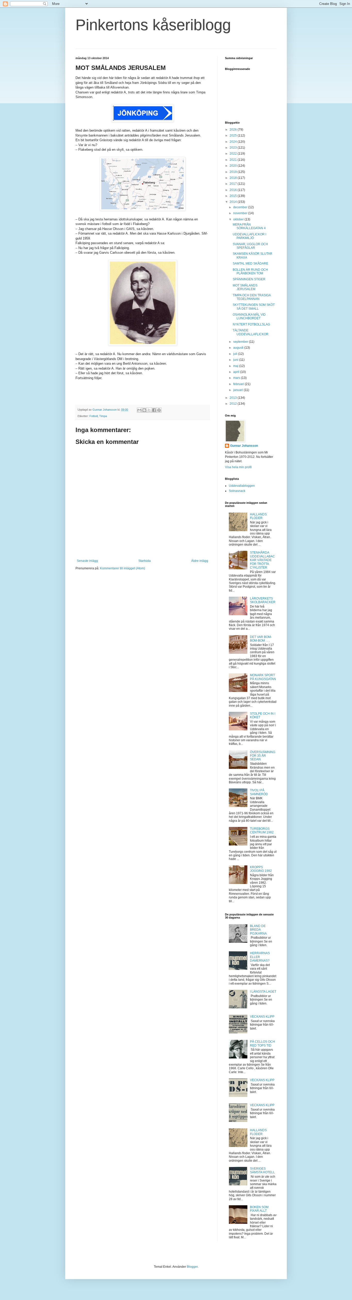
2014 (234, 202)
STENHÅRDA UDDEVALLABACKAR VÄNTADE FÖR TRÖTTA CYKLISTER (262, 560)
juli (235, 354)
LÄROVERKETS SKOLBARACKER (262, 600)
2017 (234, 184)
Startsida (144, 561)
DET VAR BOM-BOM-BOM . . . (261, 638)
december (240, 207)
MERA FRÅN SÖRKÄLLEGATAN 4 (249, 226)
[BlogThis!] (144, 410)
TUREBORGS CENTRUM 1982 (262, 830)
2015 (234, 196)
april (236, 372)
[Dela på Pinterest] (159, 410)
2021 (234, 160)
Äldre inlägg (199, 561)
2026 (234, 129)
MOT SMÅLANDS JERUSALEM (245, 287)
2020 (234, 166)
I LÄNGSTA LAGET (263, 991)
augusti (238, 347)
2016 (234, 190)
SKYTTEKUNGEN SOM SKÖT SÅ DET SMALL (254, 306)
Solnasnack (237, 491)
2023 (234, 147)
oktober (239, 219)
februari (239, 384)
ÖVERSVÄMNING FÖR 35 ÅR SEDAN (262, 755)
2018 (234, 178)
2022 (234, 153)
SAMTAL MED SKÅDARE (250, 263)
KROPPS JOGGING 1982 (261, 869)
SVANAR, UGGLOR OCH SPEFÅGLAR (250, 246)
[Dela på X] (149, 410)
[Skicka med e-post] (139, 410)
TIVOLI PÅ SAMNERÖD (259, 792)
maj (236, 366)
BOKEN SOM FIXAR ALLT (259, 1209)
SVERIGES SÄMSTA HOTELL (262, 1170)
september (241, 342)
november (240, 213)
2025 (234, 135)
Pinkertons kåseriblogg (153, 25)
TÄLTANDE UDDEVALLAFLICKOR (251, 332)
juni (236, 360)
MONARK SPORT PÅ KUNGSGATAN (263, 677)
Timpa (103, 416)
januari (238, 390)
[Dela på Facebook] (154, 410)
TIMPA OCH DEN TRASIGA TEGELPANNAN (252, 297)
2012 (234, 403)
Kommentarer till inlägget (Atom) (122, 568)
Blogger (192, 1267)
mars (237, 378)
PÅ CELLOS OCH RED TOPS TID (262, 1043)
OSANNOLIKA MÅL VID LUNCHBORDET (249, 316)
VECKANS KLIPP (262, 1016)
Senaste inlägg (87, 561)
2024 (234, 141)
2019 (234, 172)
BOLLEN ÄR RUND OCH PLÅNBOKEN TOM (250, 271)
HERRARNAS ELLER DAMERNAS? (260, 956)
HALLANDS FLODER (258, 516)
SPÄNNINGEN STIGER (249, 279)
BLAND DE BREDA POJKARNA (258, 929)
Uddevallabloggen (242, 486)
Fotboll (93, 416)
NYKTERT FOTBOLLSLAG (251, 324)
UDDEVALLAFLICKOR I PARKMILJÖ (249, 236)
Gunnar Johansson (244, 446)
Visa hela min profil (238, 467)
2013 (234, 398)
